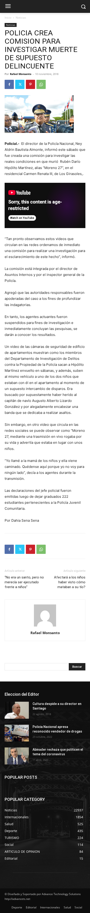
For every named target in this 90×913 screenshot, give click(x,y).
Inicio (8, 18)
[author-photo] (45, 626)
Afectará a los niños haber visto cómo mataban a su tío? (69, 582)
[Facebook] (9, 84)
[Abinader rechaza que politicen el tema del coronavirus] (17, 755)
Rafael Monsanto (20, 74)
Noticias (21, 18)
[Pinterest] (30, 84)
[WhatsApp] (41, 84)
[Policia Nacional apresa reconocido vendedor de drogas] (17, 733)
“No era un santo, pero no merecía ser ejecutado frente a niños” (24, 582)
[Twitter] (19, 84)
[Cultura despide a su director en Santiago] (17, 710)
